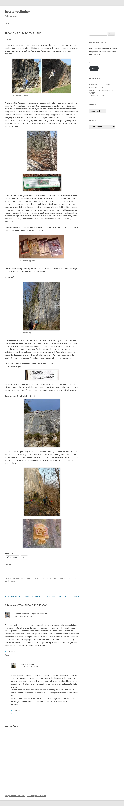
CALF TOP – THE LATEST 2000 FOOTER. (102, 90)
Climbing (35, 578)
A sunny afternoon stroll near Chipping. (63, 596)
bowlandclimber (17, 11)
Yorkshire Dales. (45, 578)
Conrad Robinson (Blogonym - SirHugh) (31, 613)
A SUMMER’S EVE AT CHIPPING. (100, 84)
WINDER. (92, 93)
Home (7, 23)
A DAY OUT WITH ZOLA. (97, 96)
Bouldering (27, 578)
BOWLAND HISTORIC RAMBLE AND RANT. (23, 596)
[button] (41, 76)
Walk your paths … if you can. (15, 796)
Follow (94, 68)
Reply (7, 655)
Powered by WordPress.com (36, 796)
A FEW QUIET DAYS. (96, 87)
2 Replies (8, 39)
